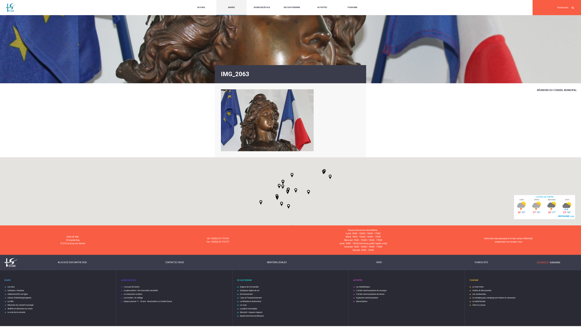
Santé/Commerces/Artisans (252, 316)
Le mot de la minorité (16, 312)
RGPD (379, 262)
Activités (322, 7)
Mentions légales (277, 262)
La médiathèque (363, 287)
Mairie (231, 7)
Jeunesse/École (261, 7)
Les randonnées (479, 294)
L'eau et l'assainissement (251, 298)
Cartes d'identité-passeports (19, 298)
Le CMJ (11, 301)
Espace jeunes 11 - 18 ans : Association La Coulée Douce (148, 301)
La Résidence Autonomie (250, 301)
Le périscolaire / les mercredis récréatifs (141, 290)
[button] (296, 190)
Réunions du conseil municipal (557, 90)
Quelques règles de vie (249, 290)
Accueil (201, 7)
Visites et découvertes (481, 290)
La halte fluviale (478, 301)
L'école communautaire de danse (370, 294)
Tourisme (352, 7)
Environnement (246, 294)
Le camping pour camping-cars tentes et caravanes (493, 298)
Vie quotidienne (292, 7)
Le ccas (243, 305)
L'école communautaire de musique (371, 290)
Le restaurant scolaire (133, 294)
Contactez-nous (174, 262)
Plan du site (481, 262)
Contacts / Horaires (16, 290)
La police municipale (248, 309)
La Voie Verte (478, 287)
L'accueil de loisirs (132, 287)
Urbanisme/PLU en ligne (18, 294)
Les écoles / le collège (133, 298)
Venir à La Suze (478, 305)
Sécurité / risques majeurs (251, 312)
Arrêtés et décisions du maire (20, 309)
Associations (361, 301)
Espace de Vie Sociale (249, 287)
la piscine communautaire (367, 298)
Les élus (11, 287)
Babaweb (555, 262)
